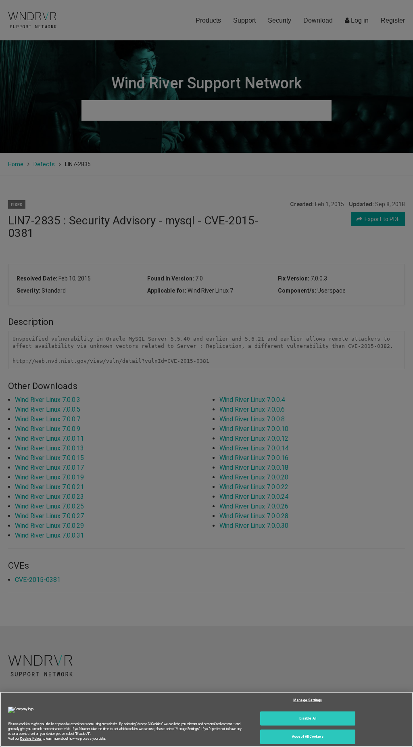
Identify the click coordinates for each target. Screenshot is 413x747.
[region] (206, 719)
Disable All (307, 718)
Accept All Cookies (307, 736)
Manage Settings (307, 700)
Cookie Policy (31, 739)
